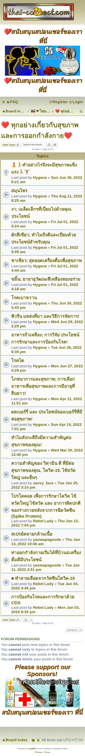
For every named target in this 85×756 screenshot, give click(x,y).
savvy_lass (43, 483)
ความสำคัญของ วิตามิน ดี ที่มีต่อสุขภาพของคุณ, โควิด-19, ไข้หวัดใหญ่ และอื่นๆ (43, 470)
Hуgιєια (40, 177)
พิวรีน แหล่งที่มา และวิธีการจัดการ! (45, 316)
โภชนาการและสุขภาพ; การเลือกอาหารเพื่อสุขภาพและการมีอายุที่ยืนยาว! (43, 386)
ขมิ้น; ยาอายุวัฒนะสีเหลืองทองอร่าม (45, 279)
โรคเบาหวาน (24, 297)
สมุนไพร (19, 190)
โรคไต (17, 360)
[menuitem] (12, 102)
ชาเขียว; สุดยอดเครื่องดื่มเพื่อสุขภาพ (46, 260)
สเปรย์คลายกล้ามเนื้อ (31, 534)
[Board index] (42, 12)
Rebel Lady (43, 521)
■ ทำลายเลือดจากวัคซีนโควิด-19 (43, 578)
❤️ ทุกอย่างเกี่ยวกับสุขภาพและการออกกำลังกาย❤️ (39, 130)
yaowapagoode (47, 539)
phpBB (32, 749)
